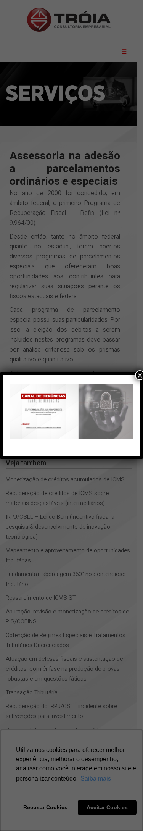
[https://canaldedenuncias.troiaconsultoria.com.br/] (71, 411)
